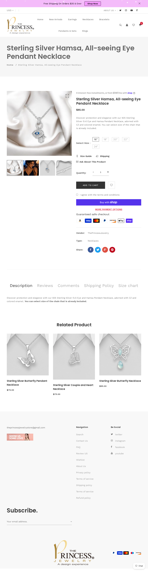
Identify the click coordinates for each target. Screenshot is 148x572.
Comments (68, 285)
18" (105, 139)
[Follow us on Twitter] (98, 250)
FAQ (78, 447)
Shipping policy (84, 485)
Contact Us (82, 441)
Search (79, 434)
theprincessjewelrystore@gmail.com (26, 427)
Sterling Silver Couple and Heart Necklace (73, 387)
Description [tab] (21, 285)
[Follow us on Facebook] (91, 250)
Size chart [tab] (128, 285)
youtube (119, 453)
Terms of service (85, 479)
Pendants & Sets (67, 31)
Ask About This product (92, 162)
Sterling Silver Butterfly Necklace (120, 381)
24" (96, 146)
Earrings (72, 19)
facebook (120, 447)
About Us (81, 466)
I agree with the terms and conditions (100, 195)
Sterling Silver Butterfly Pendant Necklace (27, 383)
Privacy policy (83, 472)
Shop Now (92, 3)
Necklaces (88, 19)
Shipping (104, 156)
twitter (118, 434)
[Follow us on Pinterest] (112, 250)
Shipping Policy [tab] (99, 285)
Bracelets (104, 19)
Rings (85, 31)
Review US (82, 453)
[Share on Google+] (105, 250)
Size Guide (85, 156)
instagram (120, 441)
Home (40, 19)
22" (126, 139)
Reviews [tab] (45, 285)
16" (96, 139)
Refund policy (83, 498)
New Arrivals (55, 19)
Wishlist (80, 460)
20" (115, 139)
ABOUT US (109, 10)
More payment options (108, 209)
